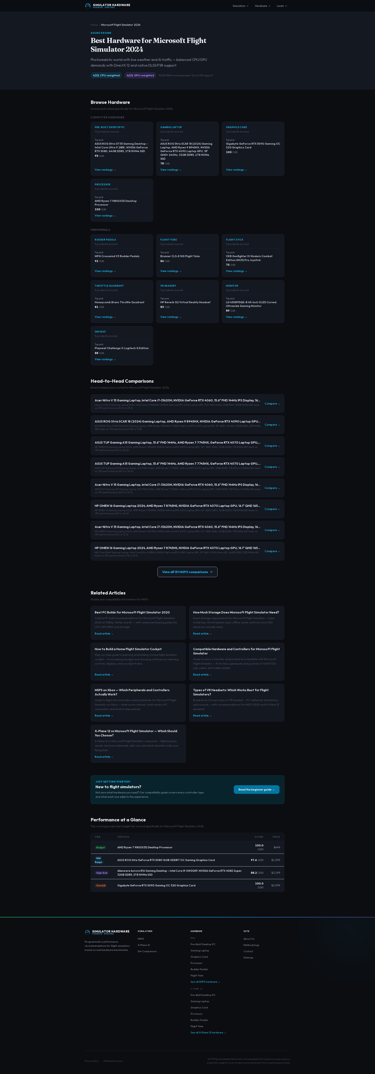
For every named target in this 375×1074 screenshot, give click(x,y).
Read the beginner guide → (256, 789)
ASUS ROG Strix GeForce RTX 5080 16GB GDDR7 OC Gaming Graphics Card (166, 860)
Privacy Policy (92, 1061)
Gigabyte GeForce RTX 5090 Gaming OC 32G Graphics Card (156, 885)
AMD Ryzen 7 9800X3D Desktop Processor (144, 847)
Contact (248, 951)
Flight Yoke (197, 975)
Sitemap (248, 957)
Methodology (251, 945)
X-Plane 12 (144, 945)
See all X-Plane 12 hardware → (208, 1032)
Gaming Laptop (200, 950)
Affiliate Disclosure (113, 1061)
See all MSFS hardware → (206, 981)
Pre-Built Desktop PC (203, 944)
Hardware (261, 5)
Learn (280, 5)
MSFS (141, 938)
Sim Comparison (147, 951)
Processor (197, 962)
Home (94, 25)
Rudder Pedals (199, 969)
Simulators (239, 5)
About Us (249, 938)
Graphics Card (199, 956)
